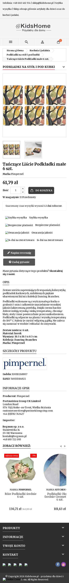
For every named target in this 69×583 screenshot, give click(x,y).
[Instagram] (63, 564)
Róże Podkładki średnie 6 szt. (20, 495)
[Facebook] (58, 564)
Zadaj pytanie (21, 262)
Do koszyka (43, 190)
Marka (6, 174)
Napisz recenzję (20, 252)
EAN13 (6, 378)
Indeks (7, 374)
